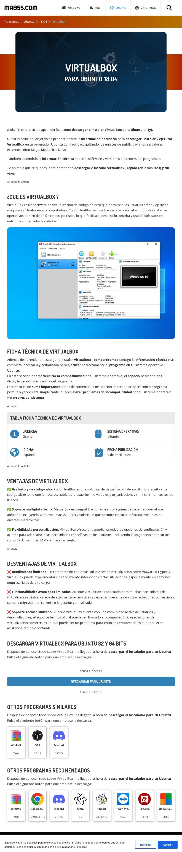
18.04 (43, 21)
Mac (98, 7)
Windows (73, 7)
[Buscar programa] (169, 7)
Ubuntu (29, 21)
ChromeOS (148, 7)
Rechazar (145, 844)
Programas (11, 21)
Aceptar (167, 844)
